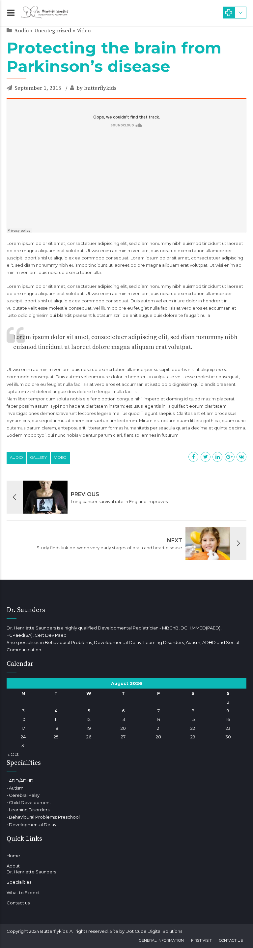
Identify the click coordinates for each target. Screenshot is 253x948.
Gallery (38, 457)
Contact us (18, 902)
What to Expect (23, 892)
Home (13, 855)
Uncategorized (52, 30)
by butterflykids (96, 88)
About (13, 865)
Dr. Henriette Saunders (31, 871)
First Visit (201, 940)
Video (84, 30)
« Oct (13, 754)
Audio (21, 30)
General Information (161, 940)
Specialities (19, 882)
